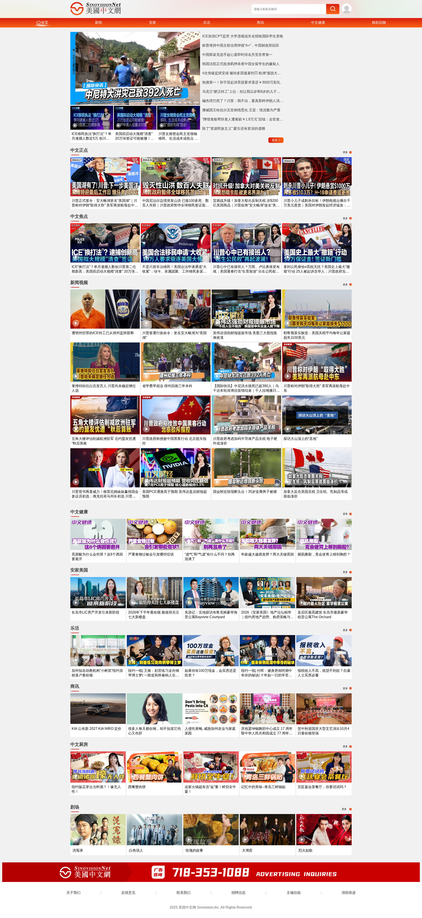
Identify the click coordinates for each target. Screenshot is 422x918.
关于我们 (73, 892)
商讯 (260, 22)
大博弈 (247, 850)
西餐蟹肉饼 (137, 787)
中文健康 (318, 22)
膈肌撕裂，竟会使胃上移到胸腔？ (324, 554)
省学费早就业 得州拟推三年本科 (167, 386)
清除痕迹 (349, 892)
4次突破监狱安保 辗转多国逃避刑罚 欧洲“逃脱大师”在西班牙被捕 (243, 73)
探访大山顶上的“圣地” (300, 439)
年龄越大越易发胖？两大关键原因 (267, 554)
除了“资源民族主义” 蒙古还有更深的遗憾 (233, 128)
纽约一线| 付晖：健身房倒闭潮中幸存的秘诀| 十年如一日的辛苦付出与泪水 (266, 675)
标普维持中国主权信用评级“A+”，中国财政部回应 (240, 45)
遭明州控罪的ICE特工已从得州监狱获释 (103, 333)
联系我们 (183, 892)
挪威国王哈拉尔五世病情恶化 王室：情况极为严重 (241, 110)
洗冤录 (78, 850)
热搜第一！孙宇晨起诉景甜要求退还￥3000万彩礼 (241, 82)
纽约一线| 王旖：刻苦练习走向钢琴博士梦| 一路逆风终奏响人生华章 (153, 675)
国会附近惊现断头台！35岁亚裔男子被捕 (245, 492)
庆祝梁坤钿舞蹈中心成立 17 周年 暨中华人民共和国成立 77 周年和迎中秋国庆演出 (267, 733)
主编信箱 (294, 892)
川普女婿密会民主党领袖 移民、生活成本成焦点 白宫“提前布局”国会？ (178, 138)
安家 (152, 22)
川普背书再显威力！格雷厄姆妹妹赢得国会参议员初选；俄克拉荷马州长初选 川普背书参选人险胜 (105, 496)
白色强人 (136, 850)
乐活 (206, 22)
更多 (276, 140)
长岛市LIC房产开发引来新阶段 (95, 612)
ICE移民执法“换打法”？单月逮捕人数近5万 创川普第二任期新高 (91, 138)
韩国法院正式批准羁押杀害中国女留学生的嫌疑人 (241, 64)
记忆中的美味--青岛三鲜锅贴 (263, 787)
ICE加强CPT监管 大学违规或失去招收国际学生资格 (242, 36)
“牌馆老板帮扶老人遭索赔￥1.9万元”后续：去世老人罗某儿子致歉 (243, 119)
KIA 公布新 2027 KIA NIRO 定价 (96, 728)
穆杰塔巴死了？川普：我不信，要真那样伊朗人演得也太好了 (243, 101)
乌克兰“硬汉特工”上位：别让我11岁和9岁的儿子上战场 (243, 91)
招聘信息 (238, 892)
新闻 (98, 22)
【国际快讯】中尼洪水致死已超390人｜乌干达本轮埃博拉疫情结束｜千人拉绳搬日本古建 (246, 390)
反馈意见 (128, 892)
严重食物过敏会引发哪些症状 (151, 554)
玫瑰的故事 (194, 850)
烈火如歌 (305, 850)
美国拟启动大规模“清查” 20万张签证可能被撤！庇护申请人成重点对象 (134, 138)
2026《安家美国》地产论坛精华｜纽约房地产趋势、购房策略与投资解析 (267, 616)
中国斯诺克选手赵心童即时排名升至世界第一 (237, 54)
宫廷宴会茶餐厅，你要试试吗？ (322, 787)
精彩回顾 (379, 22)
